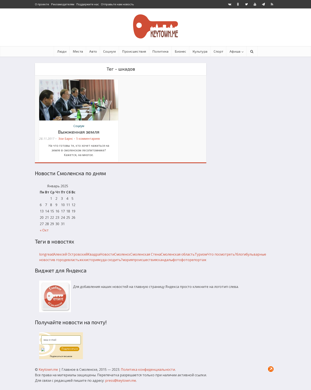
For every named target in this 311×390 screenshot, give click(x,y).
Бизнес (180, 51)
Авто (93, 51)
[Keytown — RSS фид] (272, 4)
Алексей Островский (71, 254)
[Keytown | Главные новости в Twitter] (246, 4)
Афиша (235, 51)
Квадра (94, 254)
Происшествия (134, 51)
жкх (82, 259)
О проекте (42, 4)
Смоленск (122, 254)
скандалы (165, 259)
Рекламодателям (62, 4)
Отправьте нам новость (117, 4)
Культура (200, 51)
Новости (107, 254)
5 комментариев (88, 139)
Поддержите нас (87, 4)
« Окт (44, 230)
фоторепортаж (193, 259)
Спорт (218, 51)
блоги (241, 254)
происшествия (145, 259)
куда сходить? (110, 259)
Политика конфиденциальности (148, 369)
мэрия (127, 259)
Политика (160, 51)
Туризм (201, 254)
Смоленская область (178, 254)
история (92, 259)
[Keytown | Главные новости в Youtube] (255, 4)
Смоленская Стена (145, 254)
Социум (109, 51)
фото (177, 259)
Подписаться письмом (61, 356)
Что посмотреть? (221, 254)
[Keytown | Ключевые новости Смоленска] (155, 26)
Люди (61, 51)
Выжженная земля (78, 131)
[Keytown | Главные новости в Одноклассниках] (238, 4)
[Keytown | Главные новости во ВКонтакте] (229, 4)
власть (73, 259)
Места (78, 51)
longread (46, 254)
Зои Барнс (65, 139)
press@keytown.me (120, 380)
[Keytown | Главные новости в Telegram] (263, 4)
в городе (60, 259)
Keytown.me (48, 369)
